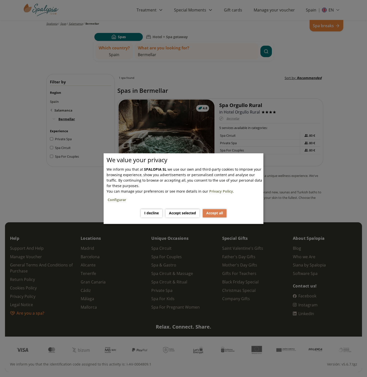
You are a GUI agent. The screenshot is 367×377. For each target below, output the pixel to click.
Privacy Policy (221, 191)
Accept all (214, 213)
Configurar (117, 199)
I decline (151, 213)
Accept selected (182, 213)
